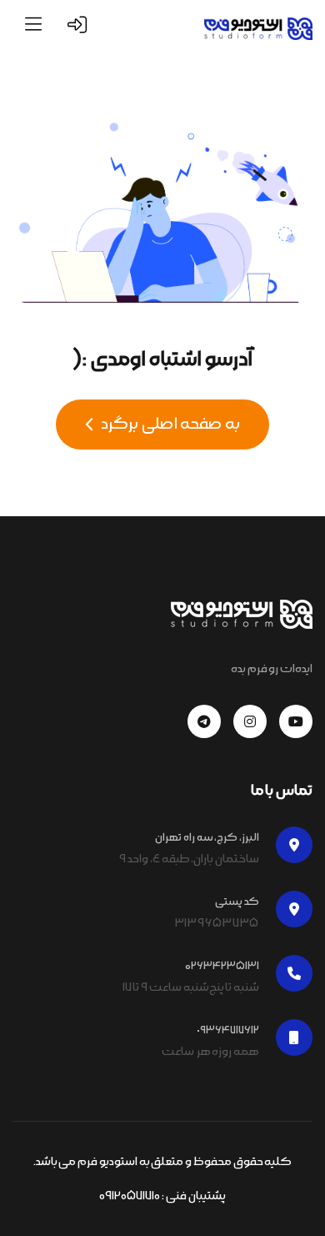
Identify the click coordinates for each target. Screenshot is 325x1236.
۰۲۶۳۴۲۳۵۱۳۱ (222, 965)
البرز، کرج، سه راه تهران (207, 837)
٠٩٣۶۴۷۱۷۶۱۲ (228, 1030)
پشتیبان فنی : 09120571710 (162, 1196)
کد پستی (237, 901)
